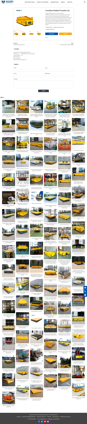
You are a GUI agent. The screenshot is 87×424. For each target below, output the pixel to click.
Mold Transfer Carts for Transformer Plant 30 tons (78, 182)
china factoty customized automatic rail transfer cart (78, 362)
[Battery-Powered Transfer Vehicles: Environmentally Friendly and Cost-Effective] (78, 262)
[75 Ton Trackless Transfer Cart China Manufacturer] (50, 381)
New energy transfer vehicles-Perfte (22, 274)
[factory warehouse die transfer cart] (22, 355)
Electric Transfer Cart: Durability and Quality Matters (9, 242)
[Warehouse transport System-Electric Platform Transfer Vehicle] (50, 325)
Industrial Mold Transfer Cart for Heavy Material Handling (64, 189)
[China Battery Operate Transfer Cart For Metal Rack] (8, 379)
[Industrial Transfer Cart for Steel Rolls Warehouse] (78, 192)
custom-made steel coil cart (78, 253)
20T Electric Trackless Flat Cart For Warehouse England (50, 224)
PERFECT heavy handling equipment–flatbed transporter (78, 344)
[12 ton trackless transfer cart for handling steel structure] (78, 317)
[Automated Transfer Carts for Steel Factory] (50, 179)
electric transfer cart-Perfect (36, 311)
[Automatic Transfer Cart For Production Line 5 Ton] (22, 213)
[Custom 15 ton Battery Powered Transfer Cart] (22, 248)
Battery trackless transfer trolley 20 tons (50, 352)
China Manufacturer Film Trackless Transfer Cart (78, 398)
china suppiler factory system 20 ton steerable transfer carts (9, 370)
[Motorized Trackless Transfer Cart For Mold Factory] (64, 162)
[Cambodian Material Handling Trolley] (50, 197)
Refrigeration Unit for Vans (65, 416)
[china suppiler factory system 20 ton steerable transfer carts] (8, 361)
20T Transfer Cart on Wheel (78, 150)
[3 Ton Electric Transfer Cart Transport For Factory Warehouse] (64, 307)
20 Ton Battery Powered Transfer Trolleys (50, 152)
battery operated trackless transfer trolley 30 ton (64, 352)
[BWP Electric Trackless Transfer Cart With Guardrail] (22, 106)
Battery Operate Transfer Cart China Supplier (22, 381)
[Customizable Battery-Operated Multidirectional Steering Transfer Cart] (64, 125)
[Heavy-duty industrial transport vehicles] (50, 271)
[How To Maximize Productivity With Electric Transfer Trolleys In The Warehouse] (64, 233)
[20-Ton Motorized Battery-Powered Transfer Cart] (50, 125)
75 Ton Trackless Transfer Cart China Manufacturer (50, 389)
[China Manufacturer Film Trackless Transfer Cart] (78, 389)
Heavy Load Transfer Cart (36, 203)
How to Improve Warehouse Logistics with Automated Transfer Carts (50, 242)
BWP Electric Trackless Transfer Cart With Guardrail (22, 115)
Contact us (69, 2)
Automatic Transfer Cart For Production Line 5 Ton (22, 222)
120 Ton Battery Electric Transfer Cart (64, 153)
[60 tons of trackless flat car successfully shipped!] (78, 281)
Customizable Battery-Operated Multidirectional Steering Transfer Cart (64, 134)
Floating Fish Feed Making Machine (28, 416)
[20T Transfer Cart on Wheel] (78, 142)
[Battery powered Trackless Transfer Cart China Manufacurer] (22, 390)
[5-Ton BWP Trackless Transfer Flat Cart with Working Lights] (8, 125)
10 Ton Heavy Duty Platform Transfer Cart (36, 152)
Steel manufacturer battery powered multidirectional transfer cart (50, 371)
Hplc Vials (49, 416)
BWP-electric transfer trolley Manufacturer (8, 352)
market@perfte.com (43, 419)
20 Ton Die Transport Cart (64, 224)
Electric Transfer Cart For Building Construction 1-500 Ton (36, 221)
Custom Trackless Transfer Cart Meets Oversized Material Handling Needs (36, 115)
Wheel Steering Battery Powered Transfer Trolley (64, 207)
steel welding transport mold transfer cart (36, 345)
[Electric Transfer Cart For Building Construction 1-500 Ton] (36, 212)
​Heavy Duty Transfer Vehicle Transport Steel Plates (8, 297)
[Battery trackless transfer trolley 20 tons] (50, 343)
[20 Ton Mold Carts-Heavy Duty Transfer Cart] (78, 227)
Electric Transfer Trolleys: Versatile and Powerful (22, 292)
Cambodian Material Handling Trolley (50, 206)
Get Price (65, 33)
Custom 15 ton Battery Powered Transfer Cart (22, 256)
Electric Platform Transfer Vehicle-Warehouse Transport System (64, 334)
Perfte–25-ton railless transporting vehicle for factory (8, 279)
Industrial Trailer (55, 2)
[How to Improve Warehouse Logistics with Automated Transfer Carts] (50, 233)
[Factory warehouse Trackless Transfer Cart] (78, 371)
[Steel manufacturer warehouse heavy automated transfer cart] (36, 355)
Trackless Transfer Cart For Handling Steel (50, 316)
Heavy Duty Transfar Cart (41, 416)
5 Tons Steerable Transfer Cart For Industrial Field (8, 224)
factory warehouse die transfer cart (22, 363)
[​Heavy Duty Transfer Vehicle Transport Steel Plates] (8, 288)
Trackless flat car (49, 27)
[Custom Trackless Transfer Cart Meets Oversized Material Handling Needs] (36, 106)
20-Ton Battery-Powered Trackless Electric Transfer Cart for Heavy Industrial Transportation (50, 115)
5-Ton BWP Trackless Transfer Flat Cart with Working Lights (8, 134)
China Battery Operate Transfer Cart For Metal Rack (8, 388)
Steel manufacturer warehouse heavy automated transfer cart (36, 363)
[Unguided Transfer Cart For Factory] (22, 301)
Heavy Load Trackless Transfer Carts (78, 218)
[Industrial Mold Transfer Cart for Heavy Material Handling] (64, 180)
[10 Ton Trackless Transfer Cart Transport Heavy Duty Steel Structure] (8, 306)
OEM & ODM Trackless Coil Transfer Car (8, 170)
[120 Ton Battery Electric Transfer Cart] (64, 144)
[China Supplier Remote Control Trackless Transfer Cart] (36, 372)
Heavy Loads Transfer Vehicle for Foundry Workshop (22, 186)
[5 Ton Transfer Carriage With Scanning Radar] (36, 285)
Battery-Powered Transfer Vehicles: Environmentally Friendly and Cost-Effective (78, 271)
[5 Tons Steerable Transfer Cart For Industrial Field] (8, 215)
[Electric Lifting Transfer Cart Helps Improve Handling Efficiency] (22, 142)
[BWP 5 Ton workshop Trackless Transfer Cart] (8, 397)
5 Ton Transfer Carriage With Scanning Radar (36, 294)
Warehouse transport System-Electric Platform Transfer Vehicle (50, 334)
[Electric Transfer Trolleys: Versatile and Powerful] (22, 283)
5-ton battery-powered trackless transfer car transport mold (51, 298)
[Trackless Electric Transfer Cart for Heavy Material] (8, 179)
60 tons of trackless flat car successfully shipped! (78, 290)
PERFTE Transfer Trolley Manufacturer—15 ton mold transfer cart (22, 345)
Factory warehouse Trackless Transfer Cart (78, 380)
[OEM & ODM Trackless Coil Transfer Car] (8, 161)
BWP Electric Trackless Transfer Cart (36, 134)
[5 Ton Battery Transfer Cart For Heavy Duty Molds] (22, 318)
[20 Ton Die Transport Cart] (64, 216)
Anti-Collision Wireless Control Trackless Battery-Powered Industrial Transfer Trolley (64, 115)
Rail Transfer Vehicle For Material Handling (67, 44)
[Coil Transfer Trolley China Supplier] (36, 230)
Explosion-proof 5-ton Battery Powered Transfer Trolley (8, 334)
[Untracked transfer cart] (64, 291)
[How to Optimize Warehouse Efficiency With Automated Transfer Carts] (8, 251)
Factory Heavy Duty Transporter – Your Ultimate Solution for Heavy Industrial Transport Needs (50, 262)
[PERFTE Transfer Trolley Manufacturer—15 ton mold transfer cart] (22, 336)
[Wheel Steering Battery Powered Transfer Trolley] (64, 198)
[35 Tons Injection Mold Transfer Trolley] (78, 158)
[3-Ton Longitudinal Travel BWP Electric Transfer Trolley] (78, 124)
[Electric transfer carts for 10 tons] (22, 231)
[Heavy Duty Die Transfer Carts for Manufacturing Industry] (22, 195)
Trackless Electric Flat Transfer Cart (19, 44)
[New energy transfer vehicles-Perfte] (22, 266)
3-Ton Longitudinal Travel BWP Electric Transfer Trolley (78, 133)
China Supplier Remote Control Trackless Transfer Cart (36, 381)
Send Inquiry (51, 33)
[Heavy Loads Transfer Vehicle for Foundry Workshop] (22, 177)
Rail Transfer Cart (56, 416)
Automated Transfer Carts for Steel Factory (50, 188)
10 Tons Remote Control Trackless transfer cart (78, 308)
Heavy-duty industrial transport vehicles (50, 280)
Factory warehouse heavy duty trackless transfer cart (64, 370)
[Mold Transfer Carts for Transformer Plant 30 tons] (78, 174)
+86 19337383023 (32, 419)
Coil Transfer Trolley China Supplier (36, 239)
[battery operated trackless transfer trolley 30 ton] (64, 343)
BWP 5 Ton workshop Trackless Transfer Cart (8, 406)
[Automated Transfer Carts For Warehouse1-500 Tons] (36, 248)
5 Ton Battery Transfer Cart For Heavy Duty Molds (22, 327)
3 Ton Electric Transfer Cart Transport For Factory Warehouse (64, 316)
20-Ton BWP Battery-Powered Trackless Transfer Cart (22, 133)
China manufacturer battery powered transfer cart (36, 399)
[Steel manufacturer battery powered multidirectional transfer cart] (50, 361)
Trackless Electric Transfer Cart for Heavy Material (8, 188)
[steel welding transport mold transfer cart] (36, 337)
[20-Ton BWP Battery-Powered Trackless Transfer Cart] (22, 124)
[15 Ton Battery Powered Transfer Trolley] (8, 143)
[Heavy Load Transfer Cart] (36, 196)
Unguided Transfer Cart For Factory (22, 309)
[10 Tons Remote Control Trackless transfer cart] (78, 299)
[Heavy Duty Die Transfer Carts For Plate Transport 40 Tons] (50, 161)
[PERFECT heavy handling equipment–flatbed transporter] (78, 335)
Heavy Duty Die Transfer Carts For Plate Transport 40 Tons (50, 170)
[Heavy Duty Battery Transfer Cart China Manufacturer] (64, 379)
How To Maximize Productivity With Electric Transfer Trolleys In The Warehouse (64, 242)
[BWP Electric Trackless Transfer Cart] (36, 125)
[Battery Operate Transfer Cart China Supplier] (22, 372)
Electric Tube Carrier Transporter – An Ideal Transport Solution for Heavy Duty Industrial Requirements (64, 262)
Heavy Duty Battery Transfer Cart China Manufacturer (64, 388)
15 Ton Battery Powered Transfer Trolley (9, 152)
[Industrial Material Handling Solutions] (8, 197)
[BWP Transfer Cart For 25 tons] (22, 160)
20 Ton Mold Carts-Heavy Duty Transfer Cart (78, 236)
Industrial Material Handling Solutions (8, 206)
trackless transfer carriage (58, 27)
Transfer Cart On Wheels (42, 2)
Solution (63, 2)
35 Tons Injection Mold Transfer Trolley (78, 164)
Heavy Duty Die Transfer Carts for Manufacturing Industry (22, 204)
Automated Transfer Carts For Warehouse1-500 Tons (36, 257)
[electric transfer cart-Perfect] (36, 303)
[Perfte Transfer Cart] (7, 2)
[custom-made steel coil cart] (78, 245)
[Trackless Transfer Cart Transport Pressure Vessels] (64, 273)
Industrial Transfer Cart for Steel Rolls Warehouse (78, 200)
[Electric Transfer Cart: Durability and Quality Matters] (8, 233)
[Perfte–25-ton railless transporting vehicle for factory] (8, 270)
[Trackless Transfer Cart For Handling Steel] (50, 307)
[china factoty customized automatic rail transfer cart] (78, 353)
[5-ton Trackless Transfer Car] (36, 320)
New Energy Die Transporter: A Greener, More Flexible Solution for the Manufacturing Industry (36, 275)
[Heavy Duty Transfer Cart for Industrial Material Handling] (36, 179)
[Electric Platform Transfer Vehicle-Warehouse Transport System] (64, 325)
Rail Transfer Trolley (29, 2)
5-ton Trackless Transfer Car (36, 328)
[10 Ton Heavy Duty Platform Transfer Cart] (36, 143)
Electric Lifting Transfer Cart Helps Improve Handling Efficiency (22, 151)
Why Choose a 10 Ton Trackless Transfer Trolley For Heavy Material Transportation (8, 115)
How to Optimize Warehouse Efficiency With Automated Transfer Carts (8, 260)
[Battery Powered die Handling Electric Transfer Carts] (36, 161)
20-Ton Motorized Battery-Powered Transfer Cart (50, 134)
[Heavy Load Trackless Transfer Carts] (78, 210)
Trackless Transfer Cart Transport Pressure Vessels (64, 282)
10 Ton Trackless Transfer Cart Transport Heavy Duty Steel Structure (8, 315)
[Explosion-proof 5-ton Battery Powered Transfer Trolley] (8, 325)
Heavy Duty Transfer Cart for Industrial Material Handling (36, 188)
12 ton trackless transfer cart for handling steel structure (78, 326)
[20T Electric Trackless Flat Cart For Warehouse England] (50, 215)
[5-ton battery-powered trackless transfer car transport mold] (50, 289)
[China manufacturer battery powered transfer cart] (36, 390)
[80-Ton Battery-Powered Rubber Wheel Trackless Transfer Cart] (78, 106)
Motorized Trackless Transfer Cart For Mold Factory (64, 171)
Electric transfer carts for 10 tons (22, 239)
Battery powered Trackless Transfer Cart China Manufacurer (22, 399)
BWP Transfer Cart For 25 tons (22, 168)
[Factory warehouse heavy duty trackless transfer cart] (64, 361)
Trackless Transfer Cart (50, 29)
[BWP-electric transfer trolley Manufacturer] (8, 343)
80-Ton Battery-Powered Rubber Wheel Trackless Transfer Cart (78, 115)
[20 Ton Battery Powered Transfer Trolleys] (50, 143)
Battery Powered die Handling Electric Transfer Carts (36, 170)
